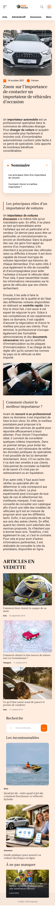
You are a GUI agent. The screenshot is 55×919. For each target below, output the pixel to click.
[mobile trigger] (5, 7)
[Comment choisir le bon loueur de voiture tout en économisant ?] (27, 636)
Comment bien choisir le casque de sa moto (24, 610)
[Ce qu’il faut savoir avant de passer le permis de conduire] (27, 683)
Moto (6, 788)
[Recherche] (42, 7)
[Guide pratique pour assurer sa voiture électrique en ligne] (27, 826)
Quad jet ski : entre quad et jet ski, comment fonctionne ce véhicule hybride (24, 796)
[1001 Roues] (22, 7)
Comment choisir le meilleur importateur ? (22, 185)
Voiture (35, 80)
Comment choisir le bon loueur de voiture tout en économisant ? (27, 657)
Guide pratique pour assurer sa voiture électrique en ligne (22, 856)
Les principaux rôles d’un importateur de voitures (27, 176)
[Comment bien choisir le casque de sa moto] (27, 589)
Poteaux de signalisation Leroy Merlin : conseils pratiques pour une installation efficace (26, 886)
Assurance (8, 850)
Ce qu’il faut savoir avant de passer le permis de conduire (24, 703)
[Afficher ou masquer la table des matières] (39, 165)
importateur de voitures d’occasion (20, 217)
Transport (7, 662)
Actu (5, 615)
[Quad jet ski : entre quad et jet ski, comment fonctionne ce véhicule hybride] (27, 764)
